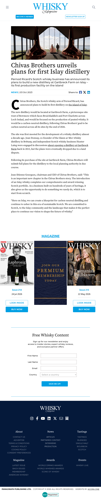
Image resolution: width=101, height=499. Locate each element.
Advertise (19, 440)
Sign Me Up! (55, 384)
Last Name (33, 362)
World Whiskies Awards (50, 468)
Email (34, 368)
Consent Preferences (19, 453)
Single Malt (82, 443)
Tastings (82, 437)
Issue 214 (17, 289)
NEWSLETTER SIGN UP (75, 17)
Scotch (82, 449)
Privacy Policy (19, 446)
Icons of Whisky (50, 471)
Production (50, 446)
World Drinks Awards (50, 465)
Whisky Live (82, 465)
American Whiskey (19, 475)
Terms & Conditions (19, 443)
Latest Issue (18, 465)
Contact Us (19, 437)
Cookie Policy (18, 449)
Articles (50, 437)
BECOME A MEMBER (24, 17)
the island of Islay (78, 104)
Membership (18, 471)
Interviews (50, 443)
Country (33, 374)
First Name (32, 356)
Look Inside (17, 303)
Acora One (93, 489)
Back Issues (18, 468)
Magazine (51, 236)
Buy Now (16, 309)
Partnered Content (50, 440)
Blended (82, 440)
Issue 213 (84, 289)
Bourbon (82, 446)
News (15, 92)
